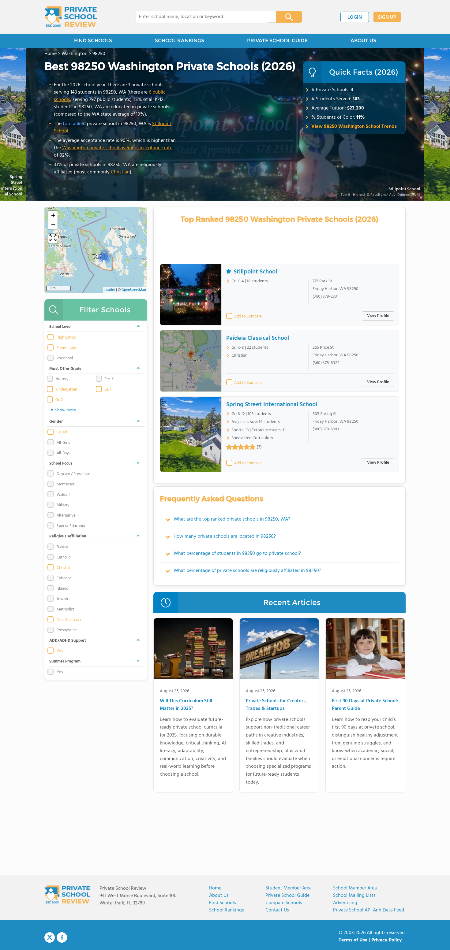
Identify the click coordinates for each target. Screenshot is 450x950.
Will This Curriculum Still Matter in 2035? (186, 705)
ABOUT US (363, 40)
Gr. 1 (107, 390)
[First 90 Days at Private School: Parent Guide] (365, 650)
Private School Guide (287, 895)
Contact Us (277, 910)
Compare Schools (283, 903)
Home (215, 888)
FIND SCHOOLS (93, 40)
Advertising (345, 903)
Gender (56, 421)
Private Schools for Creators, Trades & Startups (276, 705)
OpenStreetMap (134, 290)
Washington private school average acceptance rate (117, 148)
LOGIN (354, 17)
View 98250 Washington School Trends (354, 127)
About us (219, 895)
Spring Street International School (271, 404)
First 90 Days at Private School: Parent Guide (365, 705)
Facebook (62, 937)
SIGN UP (387, 17)
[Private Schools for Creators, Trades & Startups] (279, 650)
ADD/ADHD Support (67, 640)
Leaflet (109, 290)
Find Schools (222, 903)
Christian (120, 172)
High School (67, 338)
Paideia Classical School (257, 338)
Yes (60, 651)
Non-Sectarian (69, 620)
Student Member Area (288, 888)
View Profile (378, 315)
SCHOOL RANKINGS (179, 40)
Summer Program (65, 661)
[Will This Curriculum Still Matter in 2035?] (193, 650)
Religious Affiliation (67, 536)
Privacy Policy (386, 940)
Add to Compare (248, 317)
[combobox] (202, 17)
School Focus (61, 463)
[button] (104, 256)
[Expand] (53, 238)
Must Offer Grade (65, 369)
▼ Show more (63, 410)
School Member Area (355, 888)
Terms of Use (353, 940)
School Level (60, 327)
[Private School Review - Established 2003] (70, 17)
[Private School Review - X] (49, 937)
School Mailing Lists (354, 895)
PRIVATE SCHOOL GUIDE (277, 40)
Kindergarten (66, 390)
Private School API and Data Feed (368, 910)
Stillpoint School (404, 189)
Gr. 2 (59, 400)
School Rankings (226, 910)
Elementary (66, 348)
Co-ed (62, 432)
